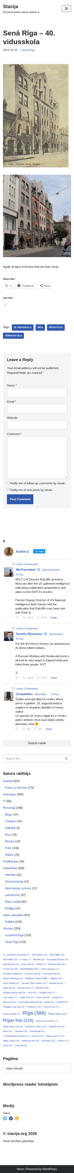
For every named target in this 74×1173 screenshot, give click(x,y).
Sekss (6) (7, 1031)
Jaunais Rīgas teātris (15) (34, 983)
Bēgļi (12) (41, 964)
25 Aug (19, 574)
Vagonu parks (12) (55, 1036)
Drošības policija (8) (12, 973)
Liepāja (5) (57, 997)
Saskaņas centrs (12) (35, 1026)
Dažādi (7, 781)
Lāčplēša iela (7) (47, 992)
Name (12, 385)
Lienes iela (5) (43, 997)
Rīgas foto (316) (18, 1020)
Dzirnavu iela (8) (32, 973)
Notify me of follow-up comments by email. (37, 483)
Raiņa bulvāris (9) (11, 1014)
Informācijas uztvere (18, 888)
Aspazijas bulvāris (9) (57, 959)
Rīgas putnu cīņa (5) (13, 1026)
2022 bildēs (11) (39, 955)
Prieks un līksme (16, 787)
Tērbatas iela (13, 335)
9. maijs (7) (25, 959)
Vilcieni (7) (63, 1041)
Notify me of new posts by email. (31, 490)
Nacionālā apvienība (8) (30, 1002)
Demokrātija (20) (29, 969)
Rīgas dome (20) (57, 1014)
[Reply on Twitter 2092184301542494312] (18, 729)
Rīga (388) (34, 1013)
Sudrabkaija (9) (37, 1031)
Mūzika (9, 841)
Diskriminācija (14, 881)
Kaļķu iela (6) (9, 988)
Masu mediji (13, 901)
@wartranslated (50, 569)
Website (12, 417)
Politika (9, 921)
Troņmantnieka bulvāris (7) (16, 1036)
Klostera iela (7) (25, 988)
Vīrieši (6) (7, 1045)
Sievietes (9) (21, 1031)
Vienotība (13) (48, 1041)
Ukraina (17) (37, 1036)
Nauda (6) (49, 1002)
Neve (20, 1169)
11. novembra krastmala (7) (16, 955)
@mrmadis (41, 694)
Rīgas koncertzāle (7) (46, 1021)
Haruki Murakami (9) (13, 978)
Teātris (9, 854)
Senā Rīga (28, 50)
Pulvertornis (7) (51, 1007)
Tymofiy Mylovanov (29, 633)
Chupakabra (24, 694)
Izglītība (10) (56, 978)
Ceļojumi (10, 821)
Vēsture (8, 928)
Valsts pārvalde (13, 915)
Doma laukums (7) (50, 969)
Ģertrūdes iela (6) (51, 973)
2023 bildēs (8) (57, 955)
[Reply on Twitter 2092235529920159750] (18, 678)
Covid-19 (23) (10, 969)
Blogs (8, 814)
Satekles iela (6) (56, 1026)
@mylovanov (56, 634)
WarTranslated (26, 569)
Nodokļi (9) (62, 1002)
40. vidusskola (23, 327)
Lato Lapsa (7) (10, 997)
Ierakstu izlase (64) (36, 978)
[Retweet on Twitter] (13, 564)
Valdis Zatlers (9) (11, 1041)
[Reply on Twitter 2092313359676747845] (18, 618)
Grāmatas (9, 794)
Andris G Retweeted (27, 564)
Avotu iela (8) (28, 964)
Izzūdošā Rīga (14, 935)
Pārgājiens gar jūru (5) (13, 1007)
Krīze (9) (32, 992)
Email (11, 401)
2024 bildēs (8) (10, 959)
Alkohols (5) (38, 959)
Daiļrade (10, 828)
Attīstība (10, 874)
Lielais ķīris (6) (27, 997)
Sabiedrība (10, 868)
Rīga (40, 327)
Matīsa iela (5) (10, 1002)
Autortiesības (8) (11, 964)
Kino (8, 834)
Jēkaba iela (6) (56, 983)
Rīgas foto (56, 327)
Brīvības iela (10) (56, 964)
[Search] (66, 758)
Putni (8, 848)
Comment (14, 434)
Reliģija (9, 908)
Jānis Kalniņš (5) (11, 983)
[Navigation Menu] (66, 8)
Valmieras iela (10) (30, 1041)
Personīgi (9, 807)
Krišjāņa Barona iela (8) (14, 992)
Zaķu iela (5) (21, 1045)
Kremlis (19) (42, 988)
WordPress (49, 1169)
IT (4, 801)
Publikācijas (10, 861)
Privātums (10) (34, 1007)
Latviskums (12, 895)
